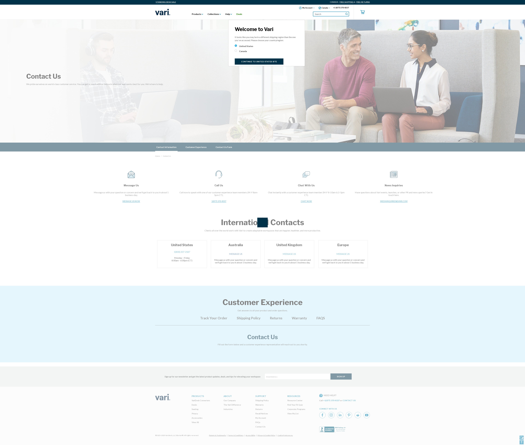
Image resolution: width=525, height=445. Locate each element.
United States (246, 46)
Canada (243, 51)
